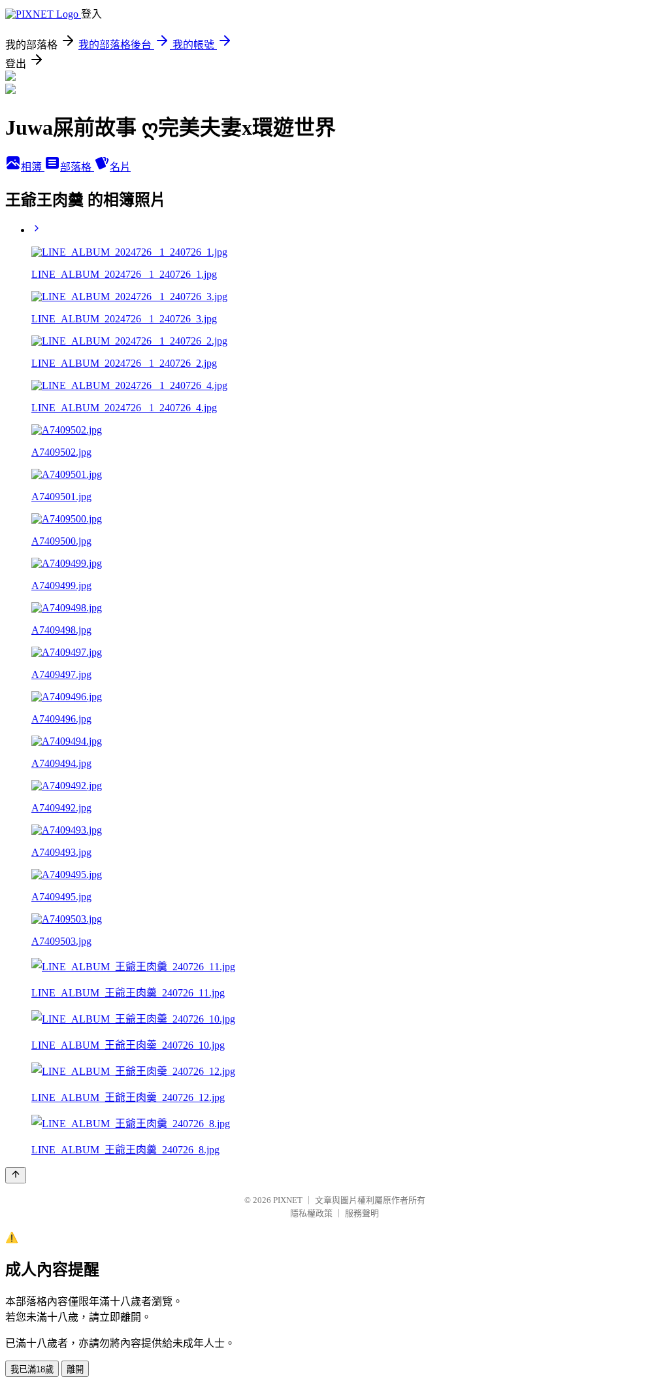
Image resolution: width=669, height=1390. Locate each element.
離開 (75, 1369)
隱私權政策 (311, 1213)
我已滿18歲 (32, 1369)
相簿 (32, 167)
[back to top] (15, 1175)
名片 (120, 167)
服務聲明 (362, 1213)
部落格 (77, 167)
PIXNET (287, 1200)
